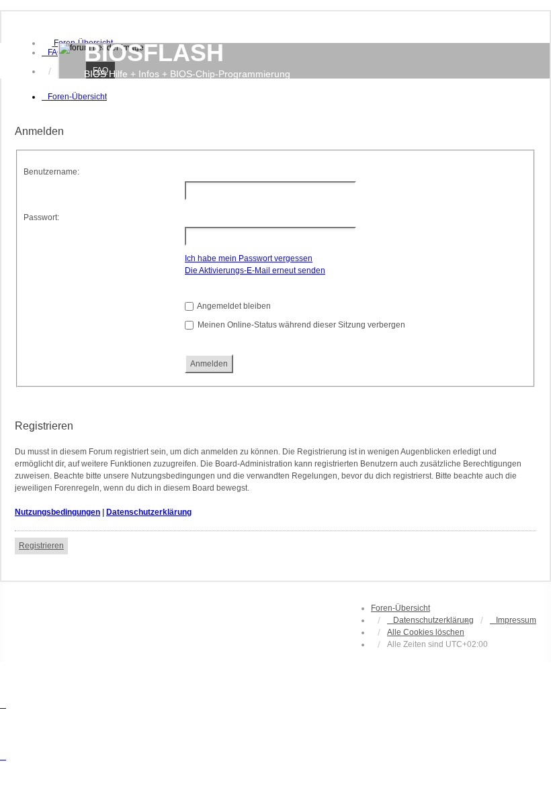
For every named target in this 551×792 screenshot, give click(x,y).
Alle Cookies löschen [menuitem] (425, 632)
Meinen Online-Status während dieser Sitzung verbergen (300, 325)
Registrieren (41, 545)
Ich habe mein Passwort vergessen (248, 258)
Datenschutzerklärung (149, 512)
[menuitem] (52, 52)
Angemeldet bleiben (233, 306)
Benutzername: (51, 172)
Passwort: (41, 217)
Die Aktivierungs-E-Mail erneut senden (255, 270)
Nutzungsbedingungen (57, 512)
